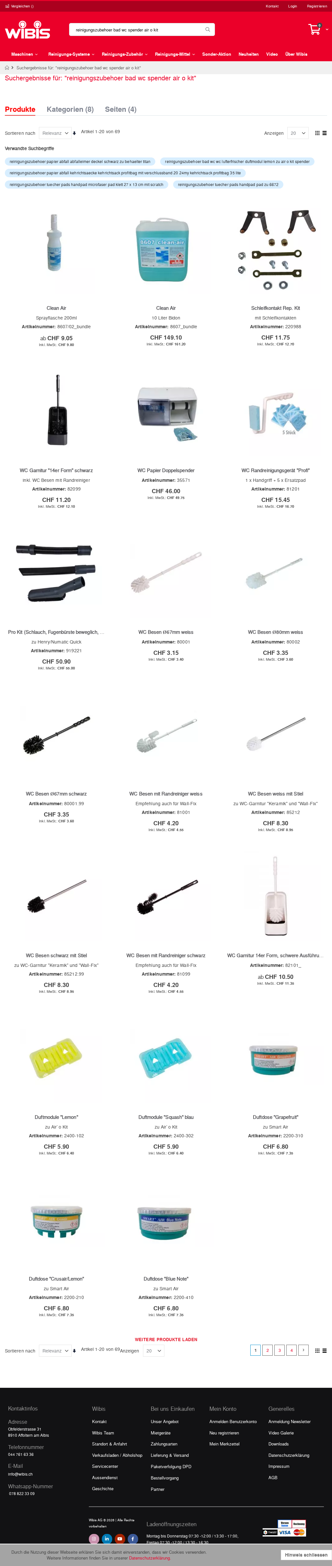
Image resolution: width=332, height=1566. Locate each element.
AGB (273, 1477)
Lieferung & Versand (170, 1455)
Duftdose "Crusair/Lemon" (56, 1278)
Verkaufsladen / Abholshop (117, 1455)
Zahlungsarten (164, 1444)
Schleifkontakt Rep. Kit (275, 307)
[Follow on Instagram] (94, 1539)
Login (292, 6)
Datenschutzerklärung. (150, 1558)
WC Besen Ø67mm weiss (166, 631)
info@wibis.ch (20, 1474)
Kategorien (70, 107)
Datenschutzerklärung (288, 1455)
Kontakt (272, 6)
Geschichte (102, 1488)
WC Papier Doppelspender (166, 470)
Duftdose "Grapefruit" (275, 1116)
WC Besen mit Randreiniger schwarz (165, 955)
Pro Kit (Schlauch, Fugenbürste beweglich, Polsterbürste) (69, 631)
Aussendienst (105, 1477)
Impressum (279, 1466)
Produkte (20, 109)
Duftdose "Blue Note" (166, 1278)
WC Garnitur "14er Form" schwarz (56, 470)
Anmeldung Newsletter (289, 1421)
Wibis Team (103, 1433)
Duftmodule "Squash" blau (166, 1116)
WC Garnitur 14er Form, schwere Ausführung (275, 955)
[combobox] (142, 29)
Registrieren (317, 6)
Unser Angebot (165, 1421)
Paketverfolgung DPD (171, 1466)
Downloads (278, 1444)
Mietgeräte (161, 1433)
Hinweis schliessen (306, 1554)
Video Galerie (281, 1433)
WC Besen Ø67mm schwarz (56, 793)
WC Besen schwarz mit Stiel (56, 955)
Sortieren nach (20, 133)
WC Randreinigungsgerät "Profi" (276, 470)
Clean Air (56, 307)
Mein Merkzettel (224, 1444)
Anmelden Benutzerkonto (233, 1421)
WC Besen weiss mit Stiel (275, 793)
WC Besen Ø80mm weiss (275, 631)
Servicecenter (105, 1466)
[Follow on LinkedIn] (107, 1539)
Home (7, 68)
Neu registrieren (224, 1433)
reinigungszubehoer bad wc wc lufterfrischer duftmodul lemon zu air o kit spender (237, 161)
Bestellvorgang (165, 1478)
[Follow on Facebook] (133, 1539)
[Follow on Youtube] (120, 1539)
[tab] (25, 103)
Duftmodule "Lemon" (56, 1116)
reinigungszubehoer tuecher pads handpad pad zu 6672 (228, 184)
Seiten (120, 107)
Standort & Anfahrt (109, 1444)
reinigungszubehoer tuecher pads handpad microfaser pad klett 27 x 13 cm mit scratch (86, 184)
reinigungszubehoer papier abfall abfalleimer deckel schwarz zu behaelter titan (80, 161)
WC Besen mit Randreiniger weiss (165, 793)
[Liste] (324, 133)
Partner (157, 1489)
